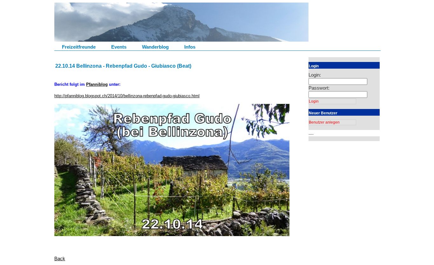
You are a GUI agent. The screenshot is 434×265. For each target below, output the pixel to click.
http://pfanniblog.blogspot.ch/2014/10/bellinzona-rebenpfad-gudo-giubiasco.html (127, 95)
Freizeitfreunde (79, 47)
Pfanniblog (97, 84)
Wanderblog (155, 47)
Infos (189, 47)
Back (59, 258)
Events (118, 47)
